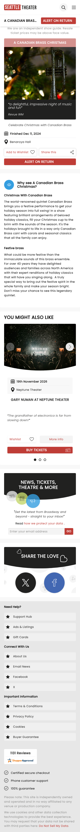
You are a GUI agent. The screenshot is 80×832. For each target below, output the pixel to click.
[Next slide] (70, 347)
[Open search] (63, 7)
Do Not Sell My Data (53, 826)
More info (56, 439)
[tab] (35, 460)
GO (69, 531)
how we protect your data (44, 523)
